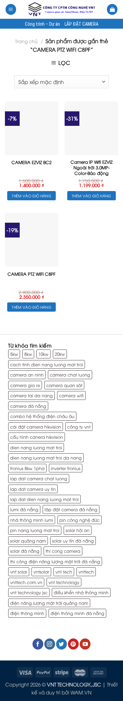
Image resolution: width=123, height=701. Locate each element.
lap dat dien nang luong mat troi (44, 499)
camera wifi (71, 395)
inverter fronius (65, 468)
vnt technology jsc (29, 592)
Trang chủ (26, 41)
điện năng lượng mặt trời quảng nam (49, 603)
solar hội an (78, 530)
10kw (43, 354)
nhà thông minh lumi (31, 520)
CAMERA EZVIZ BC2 (31, 162)
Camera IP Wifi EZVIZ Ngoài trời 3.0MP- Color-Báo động (92, 167)
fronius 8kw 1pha (27, 468)
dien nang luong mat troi (36, 447)
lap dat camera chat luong (38, 478)
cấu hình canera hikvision (36, 437)
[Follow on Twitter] (61, 644)
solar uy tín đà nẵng (73, 541)
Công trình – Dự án (42, 24)
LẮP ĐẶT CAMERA (81, 24)
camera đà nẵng (28, 406)
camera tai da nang (31, 395)
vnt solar (18, 572)
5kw (14, 354)
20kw (60, 354)
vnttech (86, 572)
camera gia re (25, 385)
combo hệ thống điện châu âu (42, 416)
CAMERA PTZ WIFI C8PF (31, 274)
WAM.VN (81, 692)
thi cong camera (63, 551)
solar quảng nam (28, 541)
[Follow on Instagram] (49, 644)
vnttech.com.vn (26, 582)
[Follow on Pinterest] (73, 644)
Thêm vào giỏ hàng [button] (31, 195)
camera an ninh (27, 375)
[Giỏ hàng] (112, 9)
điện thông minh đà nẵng (77, 613)
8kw (28, 354)
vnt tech (63, 572)
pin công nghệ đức (79, 520)
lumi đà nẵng (24, 509)
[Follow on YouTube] (85, 644)
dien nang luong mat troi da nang (46, 458)
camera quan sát (64, 385)
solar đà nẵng (24, 551)
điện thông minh (27, 613)
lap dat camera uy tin (33, 489)
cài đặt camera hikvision (35, 427)
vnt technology (64, 582)
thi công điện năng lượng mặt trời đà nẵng (55, 561)
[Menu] (11, 9)
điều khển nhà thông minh (81, 592)
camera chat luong (70, 375)
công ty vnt (79, 427)
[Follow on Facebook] (37, 644)
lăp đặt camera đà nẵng (71, 509)
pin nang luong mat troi (34, 530)
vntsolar (41, 572)
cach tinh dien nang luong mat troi (46, 364)
